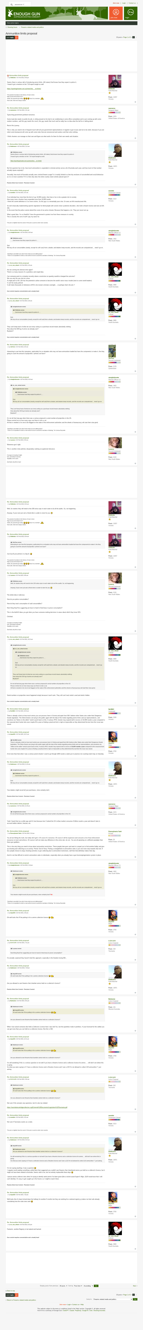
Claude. (72, 1310)
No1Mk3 (111, 709)
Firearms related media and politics (32, 27)
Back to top (11, 1291)
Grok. (91, 1310)
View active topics (13, 23)
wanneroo (111, 108)
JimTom (111, 358)
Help (82, 1304)
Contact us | (133, 3)
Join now (116, 3)
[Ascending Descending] (91, 1286)
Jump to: (89, 1299)
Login (69, 1304)
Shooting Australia (99, 1310)
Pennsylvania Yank (115, 831)
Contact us (75, 1304)
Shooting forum (12, 27)
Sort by (71, 1286)
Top (135, 102)
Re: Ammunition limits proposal (18, 108)
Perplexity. (78, 1310)
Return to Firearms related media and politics (21, 1300)
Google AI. (85, 1310)
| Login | (124, 3)
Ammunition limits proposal (18, 75)
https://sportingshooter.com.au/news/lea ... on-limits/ (24, 88)
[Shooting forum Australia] (23, 13)
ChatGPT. (66, 1310)
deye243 (111, 743)
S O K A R (111, 941)
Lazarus (111, 449)
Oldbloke (111, 88)
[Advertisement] (71, 56)
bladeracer (112, 158)
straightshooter (113, 230)
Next (134, 1286)
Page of (127, 37)
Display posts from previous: (49, 1286)
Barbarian (111, 999)
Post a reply (9, 36)
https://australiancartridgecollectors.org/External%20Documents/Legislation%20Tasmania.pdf (37, 1107)
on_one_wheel (113, 277)
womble (111, 191)
